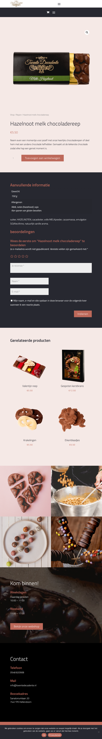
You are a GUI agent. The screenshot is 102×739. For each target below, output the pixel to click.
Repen (19, 114)
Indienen (83, 314)
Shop (12, 114)
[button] (87, 32)
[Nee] (98, 732)
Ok (44, 735)
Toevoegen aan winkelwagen (42, 158)
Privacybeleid (54, 735)
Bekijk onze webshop (26, 626)
